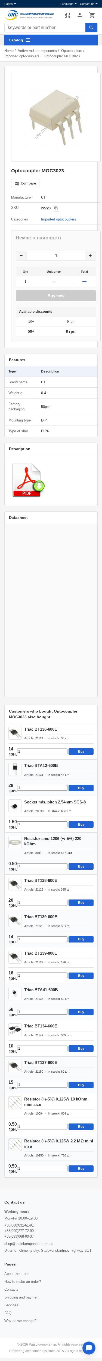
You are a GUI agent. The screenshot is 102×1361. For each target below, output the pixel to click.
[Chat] (88, 1348)
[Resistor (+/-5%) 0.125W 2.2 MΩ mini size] (15, 1145)
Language (66, 3)
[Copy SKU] (56, 208)
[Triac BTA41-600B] (15, 993)
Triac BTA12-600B (41, 765)
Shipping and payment (21, 1297)
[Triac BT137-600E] (15, 1066)
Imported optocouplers (21, 56)
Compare (67, 15)
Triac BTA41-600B (41, 989)
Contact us (87, 3)
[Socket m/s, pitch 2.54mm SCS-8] (15, 806)
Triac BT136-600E (40, 729)
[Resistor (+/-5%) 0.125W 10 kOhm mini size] (15, 1103)
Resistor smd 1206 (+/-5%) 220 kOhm (52, 841)
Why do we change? (20, 1321)
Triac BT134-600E (40, 1026)
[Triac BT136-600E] (15, 733)
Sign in (79, 15)
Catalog (16, 40)
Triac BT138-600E (40, 880)
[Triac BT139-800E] (15, 957)
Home (9, 51)
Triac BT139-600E (40, 916)
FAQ (7, 1313)
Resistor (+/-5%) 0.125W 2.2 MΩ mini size (58, 1144)
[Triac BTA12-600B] (15, 769)
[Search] (91, 27)
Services (11, 1305)
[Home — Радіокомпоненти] (31, 15)
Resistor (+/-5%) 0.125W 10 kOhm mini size (55, 1102)
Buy (81, 751)
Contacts (11, 1289)
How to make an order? (22, 1282)
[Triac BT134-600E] (15, 1030)
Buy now (56, 296)
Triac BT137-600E (40, 1062)
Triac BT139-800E (40, 953)
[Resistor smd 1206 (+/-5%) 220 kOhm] (15, 842)
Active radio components (37, 51)
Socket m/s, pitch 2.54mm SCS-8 (55, 802)
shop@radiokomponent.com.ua (28, 1244)
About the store (16, 1274)
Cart (92, 15)
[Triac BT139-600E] (15, 920)
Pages (8, 3)
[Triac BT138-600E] (15, 884)
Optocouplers (71, 51)
